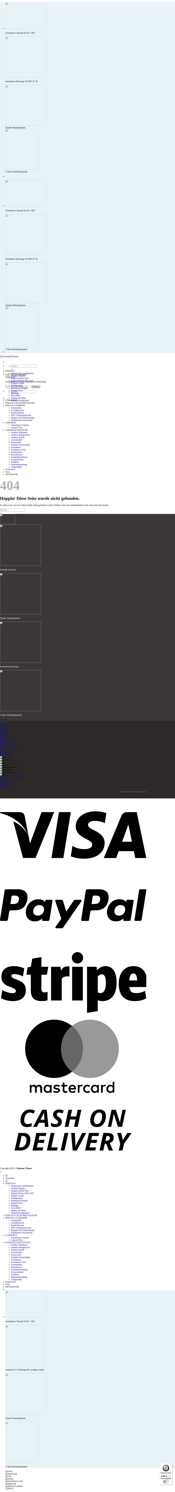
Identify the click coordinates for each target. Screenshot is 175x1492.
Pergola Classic (17, 383)
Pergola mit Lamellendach (22, 373)
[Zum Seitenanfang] (1, 1171)
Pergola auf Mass (18, 398)
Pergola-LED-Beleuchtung (22, 418)
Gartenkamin (16, 452)
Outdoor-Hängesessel (20, 435)
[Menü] (170, 1465)
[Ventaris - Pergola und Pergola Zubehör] (9, 356)
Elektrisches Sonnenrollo (21, 420)
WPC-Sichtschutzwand (21, 415)
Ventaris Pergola (18, 376)
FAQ (7, 472)
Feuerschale (16, 442)
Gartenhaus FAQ (18, 450)
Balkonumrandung (19, 464)
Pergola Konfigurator (20, 400)
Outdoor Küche (17, 437)
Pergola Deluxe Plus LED (22, 381)
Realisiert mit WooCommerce (133, 791)
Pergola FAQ (16, 390)
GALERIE (16, 395)
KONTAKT (10, 469)
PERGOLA (10, 371)
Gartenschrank (17, 459)
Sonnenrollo (16, 408)
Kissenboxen (16, 454)
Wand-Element (17, 413)
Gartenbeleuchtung (19, 457)
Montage (15, 393)
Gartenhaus (16, 447)
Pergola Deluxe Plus (20, 378)
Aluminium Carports (20, 425)
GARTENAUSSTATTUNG (16, 430)
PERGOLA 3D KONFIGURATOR (19, 403)
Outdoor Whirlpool (19, 432)
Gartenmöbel (16, 440)
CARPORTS (10, 423)
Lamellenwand (17, 410)
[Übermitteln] (12, 369)
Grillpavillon (16, 467)
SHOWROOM (11, 474)
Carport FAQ (16, 427)
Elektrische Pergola (19, 388)
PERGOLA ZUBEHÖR (15, 405)
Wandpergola (16, 385)
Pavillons (15, 462)
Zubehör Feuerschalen (20, 445)
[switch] (166, 1481)
